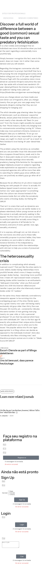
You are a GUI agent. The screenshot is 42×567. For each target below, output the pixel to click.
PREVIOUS (4, 348)
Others (12, 494)
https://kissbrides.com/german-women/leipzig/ (20, 92)
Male (11, 491)
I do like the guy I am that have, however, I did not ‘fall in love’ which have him (19, 411)
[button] (21, 458)
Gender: (5, 493)
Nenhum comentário (28, 18)
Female (12, 493)
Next (2, 358)
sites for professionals (13, 13)
